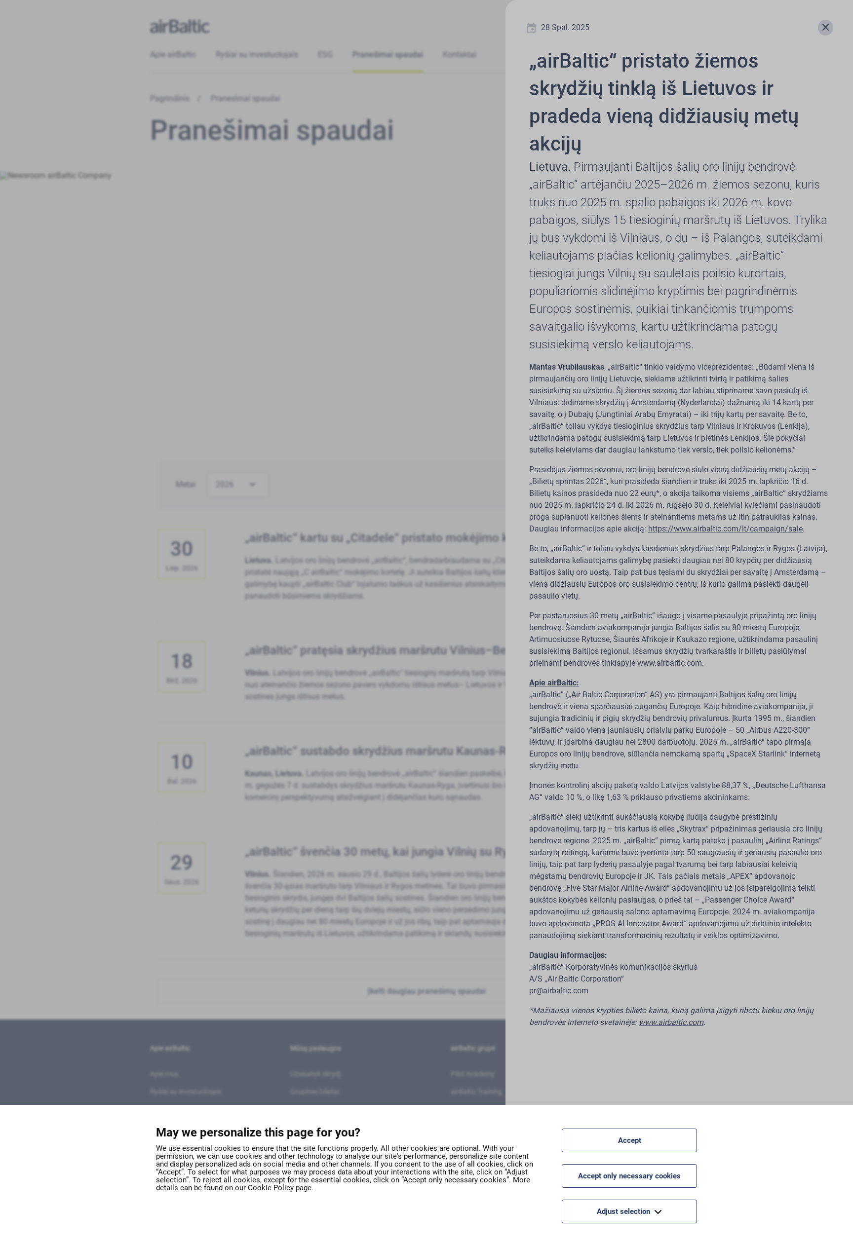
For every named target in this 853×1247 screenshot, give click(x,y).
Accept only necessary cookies (629, 1175)
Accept (629, 1140)
